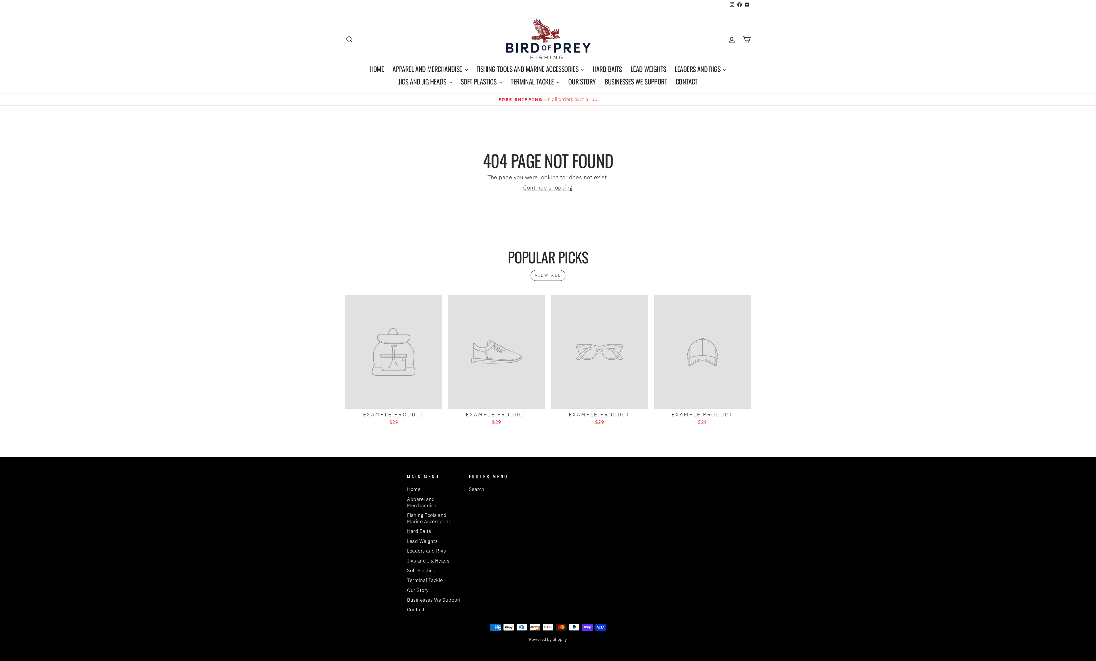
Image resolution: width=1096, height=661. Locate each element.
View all (548, 275)
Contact (687, 81)
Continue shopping (548, 187)
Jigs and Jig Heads (423, 81)
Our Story (582, 81)
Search (477, 489)
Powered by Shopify (548, 639)
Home (377, 69)
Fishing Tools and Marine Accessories (528, 69)
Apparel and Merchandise (428, 69)
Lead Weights (648, 69)
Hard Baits (607, 69)
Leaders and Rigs (698, 69)
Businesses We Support (636, 81)
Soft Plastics (479, 81)
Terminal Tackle (533, 81)
